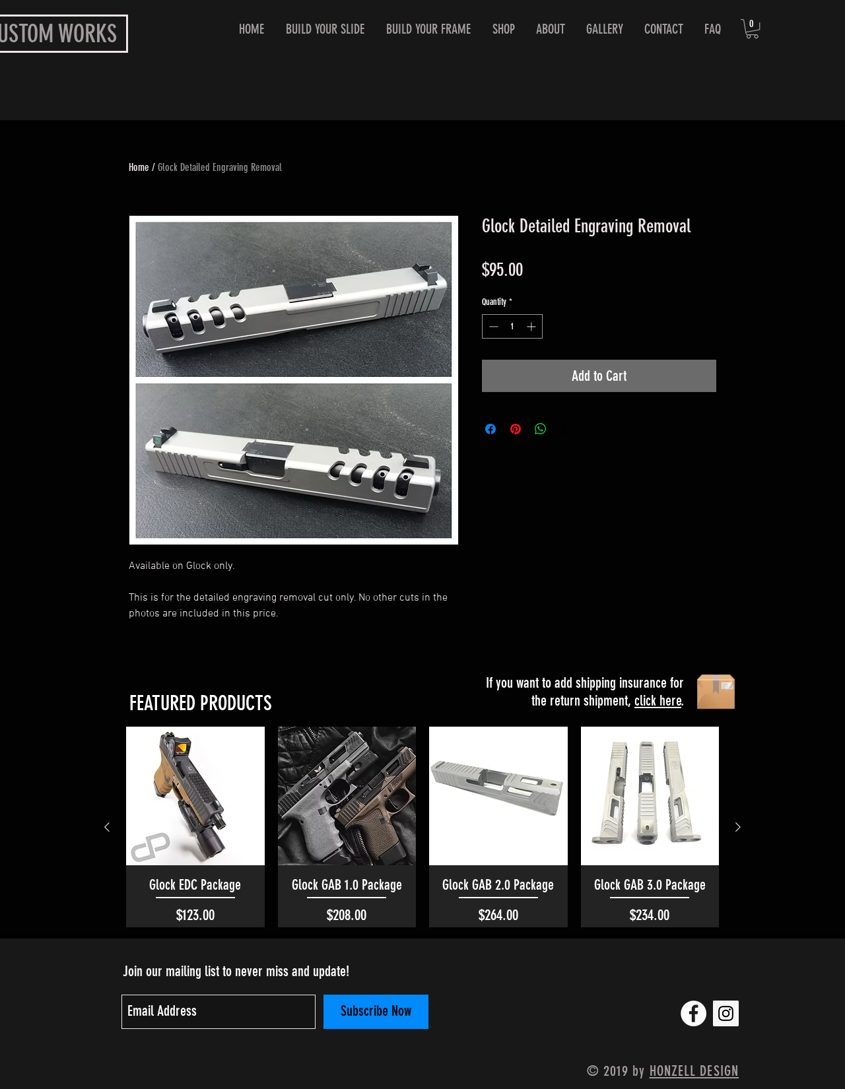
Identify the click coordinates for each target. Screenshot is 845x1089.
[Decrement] (492, 326)
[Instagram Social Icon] (726, 1013)
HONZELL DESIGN (694, 1071)
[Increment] (532, 326)
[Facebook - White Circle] (693, 1013)
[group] (422, 826)
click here (657, 701)
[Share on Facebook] (490, 429)
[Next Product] (738, 827)
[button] (752, 28)
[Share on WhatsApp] (541, 429)
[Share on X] (566, 429)
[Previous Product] (107, 827)
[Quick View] (195, 796)
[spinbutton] (512, 326)
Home (139, 167)
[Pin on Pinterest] (516, 429)
